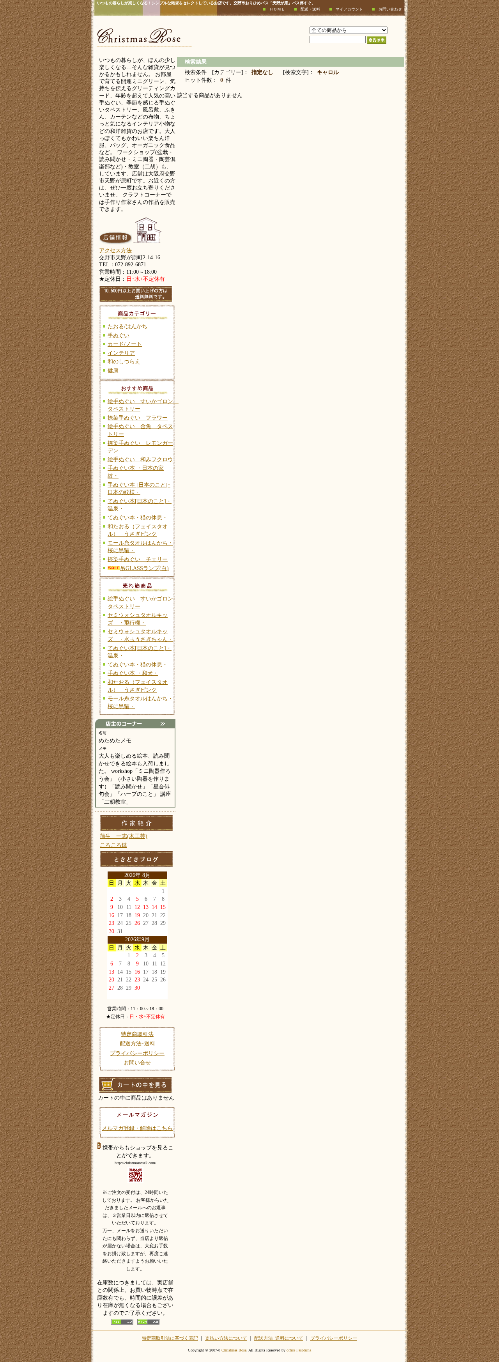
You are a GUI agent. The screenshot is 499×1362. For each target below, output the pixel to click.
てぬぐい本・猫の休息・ (138, 518)
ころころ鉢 (113, 845)
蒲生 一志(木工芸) (123, 836)
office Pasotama (299, 1350)
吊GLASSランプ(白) (144, 568)
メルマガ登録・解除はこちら (137, 1128)
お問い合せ (137, 1063)
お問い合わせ (390, 9)
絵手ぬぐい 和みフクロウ (140, 459)
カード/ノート (125, 344)
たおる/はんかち (127, 326)
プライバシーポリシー (137, 1053)
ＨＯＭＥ (277, 9)
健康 (113, 371)
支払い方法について (226, 1338)
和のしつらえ (124, 362)
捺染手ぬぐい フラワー (138, 418)
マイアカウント (349, 9)
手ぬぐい (118, 335)
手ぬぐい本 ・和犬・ (133, 673)
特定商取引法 (137, 1034)
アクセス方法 (115, 250)
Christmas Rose (233, 1350)
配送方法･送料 (137, 1044)
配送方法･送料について (278, 1338)
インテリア (121, 353)
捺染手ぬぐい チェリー (138, 559)
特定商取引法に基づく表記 (170, 1338)
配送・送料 (310, 9)
